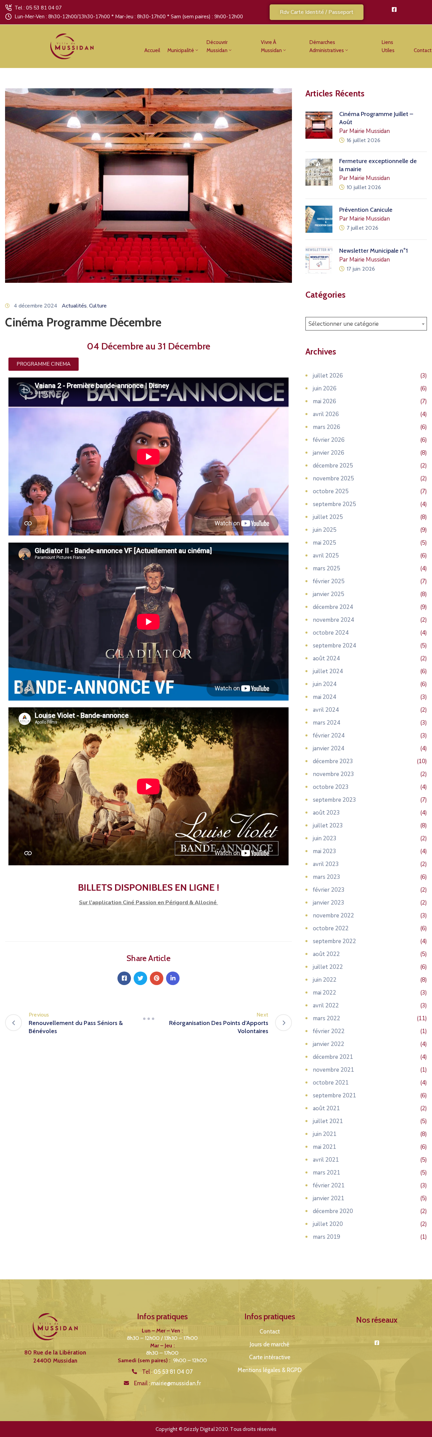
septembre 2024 (334, 645)
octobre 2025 (331, 491)
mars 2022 (326, 1018)
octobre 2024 (331, 633)
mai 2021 (324, 1147)
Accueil (152, 50)
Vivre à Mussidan (271, 46)
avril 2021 (326, 1160)
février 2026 (329, 440)
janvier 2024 (328, 748)
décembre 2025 (333, 466)
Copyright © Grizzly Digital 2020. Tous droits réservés (216, 1429)
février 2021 (329, 1185)
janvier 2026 (328, 453)
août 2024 (326, 658)
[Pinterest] (156, 978)
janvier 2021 (328, 1198)
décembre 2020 (333, 1211)
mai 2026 (324, 401)
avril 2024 (326, 710)
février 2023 (329, 890)
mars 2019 (326, 1237)
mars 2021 (326, 1173)
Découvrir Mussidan (217, 46)
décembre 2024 (333, 607)
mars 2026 (326, 427)
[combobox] (366, 323)
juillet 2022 (328, 967)
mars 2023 (326, 877)
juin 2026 (324, 388)
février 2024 (329, 735)
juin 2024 (324, 684)
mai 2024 (324, 697)
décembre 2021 (333, 1057)
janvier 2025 (328, 594)
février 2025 (329, 581)
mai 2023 (324, 851)
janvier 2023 (328, 903)
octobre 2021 (331, 1083)
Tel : (167, 1371)
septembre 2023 (334, 800)
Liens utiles (388, 46)
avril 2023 (326, 864)
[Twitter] (140, 978)
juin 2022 (324, 980)
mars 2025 (326, 568)
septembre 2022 (334, 941)
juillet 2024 (328, 671)
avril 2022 (326, 1005)
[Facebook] (124, 978)
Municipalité (180, 50)
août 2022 (326, 954)
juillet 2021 (328, 1121)
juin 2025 (324, 530)
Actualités (74, 306)
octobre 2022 (331, 928)
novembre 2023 (333, 774)
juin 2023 (324, 838)
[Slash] (148, 1018)
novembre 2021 (333, 1070)
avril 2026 (326, 414)
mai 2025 (324, 543)
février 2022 (329, 1031)
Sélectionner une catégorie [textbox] (343, 324)
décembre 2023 (333, 761)
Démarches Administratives (326, 46)
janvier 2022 (328, 1044)
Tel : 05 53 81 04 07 (38, 7)
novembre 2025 (333, 478)
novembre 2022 (333, 915)
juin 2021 (324, 1134)
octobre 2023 (331, 787)
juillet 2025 (328, 517)
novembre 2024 (333, 620)
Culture (98, 306)
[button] (316, 12)
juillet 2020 (328, 1224)
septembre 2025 (334, 504)
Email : (167, 1383)
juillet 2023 (328, 825)
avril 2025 (326, 556)
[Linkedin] (173, 978)
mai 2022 (324, 993)
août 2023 (326, 813)
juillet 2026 (328, 376)
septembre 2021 (334, 1095)
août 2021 (326, 1108)
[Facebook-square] (394, 9)
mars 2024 (326, 723)
